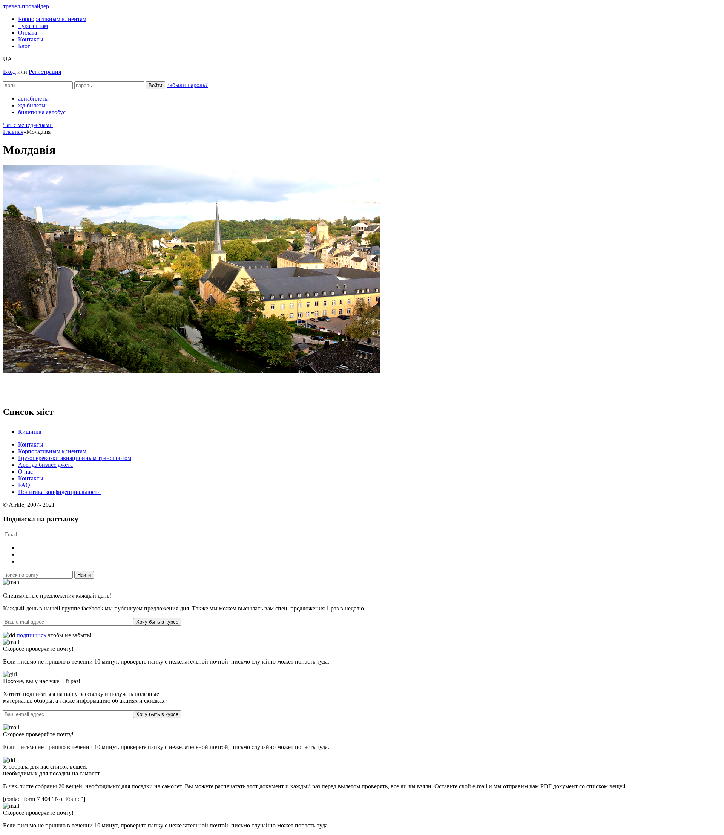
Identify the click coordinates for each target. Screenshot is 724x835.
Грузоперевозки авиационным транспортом (74, 458)
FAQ (24, 485)
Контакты (30, 39)
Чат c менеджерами (28, 125)
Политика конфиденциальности (59, 492)
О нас (25, 471)
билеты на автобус (42, 112)
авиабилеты (33, 98)
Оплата (27, 32)
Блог (24, 46)
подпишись (31, 635)
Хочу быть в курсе (157, 622)
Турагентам (33, 26)
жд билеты (32, 105)
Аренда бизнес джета (45, 465)
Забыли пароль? (187, 85)
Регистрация (45, 72)
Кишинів (29, 431)
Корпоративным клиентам (52, 19)
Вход (9, 72)
